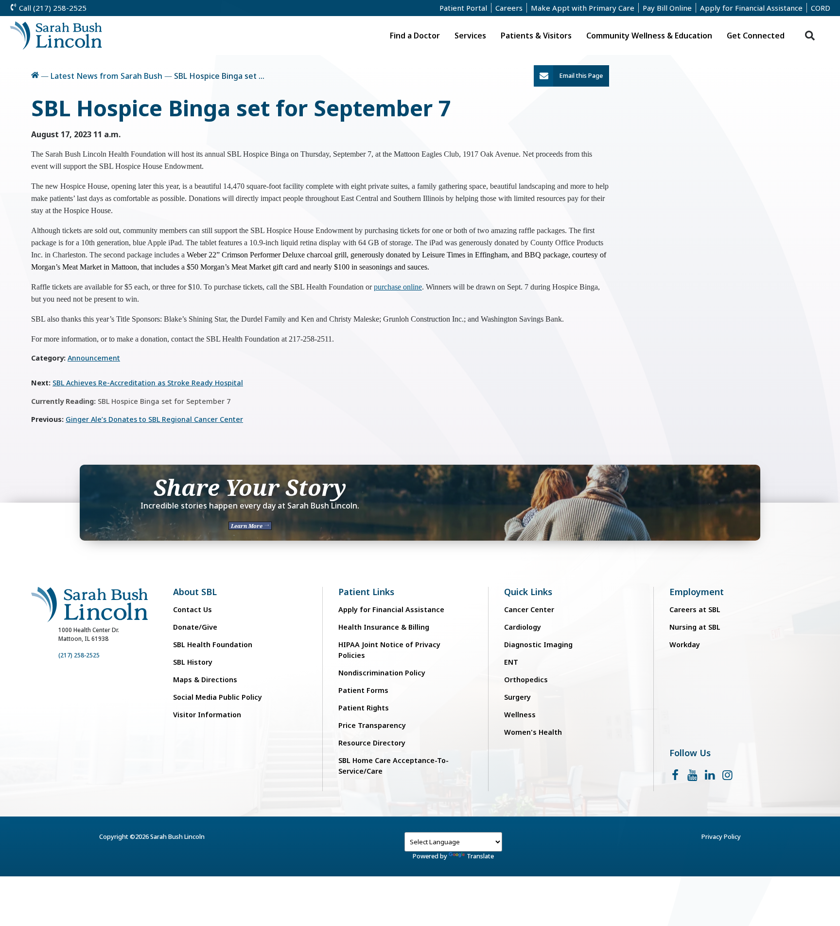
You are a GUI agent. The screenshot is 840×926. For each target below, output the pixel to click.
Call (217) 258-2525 (52, 8)
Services (470, 35)
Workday (684, 644)
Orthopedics (526, 679)
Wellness (520, 714)
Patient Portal (463, 8)
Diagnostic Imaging (538, 644)
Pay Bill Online (667, 8)
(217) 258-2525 (79, 655)
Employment (696, 592)
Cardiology (522, 627)
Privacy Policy (721, 836)
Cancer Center (529, 609)
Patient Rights (363, 707)
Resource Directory (371, 742)
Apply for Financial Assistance (751, 8)
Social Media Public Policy (217, 697)
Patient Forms (363, 690)
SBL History (192, 662)
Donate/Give (195, 627)
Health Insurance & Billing (383, 627)
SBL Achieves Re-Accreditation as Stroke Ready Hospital (147, 382)
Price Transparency (372, 725)
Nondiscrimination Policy (381, 672)
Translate (480, 856)
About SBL (195, 592)
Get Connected (756, 35)
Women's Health (533, 732)
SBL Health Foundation (212, 644)
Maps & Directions (205, 679)
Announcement (94, 358)
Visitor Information (207, 714)
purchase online (398, 287)
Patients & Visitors (536, 35)
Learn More (247, 525)
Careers (509, 8)
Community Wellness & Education (649, 35)
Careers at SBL (694, 609)
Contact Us (192, 609)
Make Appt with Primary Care (582, 8)
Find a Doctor (415, 35)
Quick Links (528, 592)
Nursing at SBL (694, 627)
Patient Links (366, 592)
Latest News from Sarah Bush (106, 76)
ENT (511, 662)
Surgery (517, 697)
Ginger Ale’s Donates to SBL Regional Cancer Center (154, 419)
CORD (820, 8)
